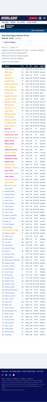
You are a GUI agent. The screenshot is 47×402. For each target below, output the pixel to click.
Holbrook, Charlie (11, 149)
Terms (3, 378)
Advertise (23, 378)
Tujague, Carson (10, 263)
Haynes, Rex (9, 78)
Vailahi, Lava (8, 236)
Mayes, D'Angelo (10, 218)
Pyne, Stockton (9, 323)
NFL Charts (21, 22)
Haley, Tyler (9, 147)
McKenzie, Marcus (11, 84)
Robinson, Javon (10, 185)
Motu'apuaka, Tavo (11, 311)
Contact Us (16, 378)
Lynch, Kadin (9, 182)
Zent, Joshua (9, 176)
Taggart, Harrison (11, 96)
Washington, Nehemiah (12, 260)
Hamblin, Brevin (9, 191)
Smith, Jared (9, 317)
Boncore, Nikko (9, 319)
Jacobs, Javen (9, 197)
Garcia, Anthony (10, 203)
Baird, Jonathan (10, 266)
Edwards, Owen (10, 284)
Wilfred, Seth (9, 105)
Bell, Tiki (8, 129)
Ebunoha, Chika (9, 254)
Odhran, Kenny (10, 164)
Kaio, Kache (8, 227)
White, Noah (8, 239)
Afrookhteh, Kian (10, 123)
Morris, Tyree (9, 200)
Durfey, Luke (8, 275)
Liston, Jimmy (9, 299)
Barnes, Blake (9, 257)
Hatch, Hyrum (9, 212)
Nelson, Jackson (10, 296)
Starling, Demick (10, 194)
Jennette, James (10, 99)
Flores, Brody (9, 143)
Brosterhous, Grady (11, 230)
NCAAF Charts (32, 22)
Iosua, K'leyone (9, 308)
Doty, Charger (9, 272)
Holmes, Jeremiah (11, 179)
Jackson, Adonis (10, 152)
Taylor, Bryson (9, 206)
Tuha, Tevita (8, 302)
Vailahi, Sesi (9, 93)
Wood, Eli (8, 75)
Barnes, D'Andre (10, 248)
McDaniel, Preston (11, 158)
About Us (30, 378)
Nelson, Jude (9, 161)
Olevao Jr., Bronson (11, 215)
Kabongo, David (10, 114)
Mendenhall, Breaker (11, 290)
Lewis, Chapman (10, 87)
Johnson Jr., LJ (10, 108)
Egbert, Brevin (10, 141)
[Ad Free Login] (40, 18)
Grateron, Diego (10, 287)
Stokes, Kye (9, 72)
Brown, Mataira (9, 224)
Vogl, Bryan (8, 334)
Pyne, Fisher (9, 170)
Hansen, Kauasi (9, 293)
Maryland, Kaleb (10, 155)
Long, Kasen (9, 111)
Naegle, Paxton (9, 332)
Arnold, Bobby (9, 209)
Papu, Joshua (9, 325)
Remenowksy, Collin (11, 173)
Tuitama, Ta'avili (10, 120)
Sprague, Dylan (9, 278)
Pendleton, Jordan (11, 167)
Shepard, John (9, 281)
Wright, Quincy (10, 81)
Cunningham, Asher (11, 138)
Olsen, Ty (7, 221)
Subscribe (5, 22)
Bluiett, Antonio (10, 132)
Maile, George (9, 314)
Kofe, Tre (7, 251)
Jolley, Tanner (9, 328)
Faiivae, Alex (8, 188)
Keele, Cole (8, 305)
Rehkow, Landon (10, 233)
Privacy (9, 378)
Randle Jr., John (10, 102)
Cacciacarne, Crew (11, 135)
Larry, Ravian (8, 245)
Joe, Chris (8, 242)
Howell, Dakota (9, 269)
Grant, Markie (9, 117)
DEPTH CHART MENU (37, 30)
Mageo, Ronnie (10, 126)
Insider (13, 22)
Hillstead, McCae (11, 90)
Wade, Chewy (9, 69)
